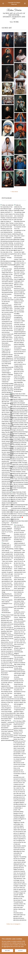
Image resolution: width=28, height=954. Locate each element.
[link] (24, 3)
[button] (3, 3)
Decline (7, 950)
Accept (20, 950)
